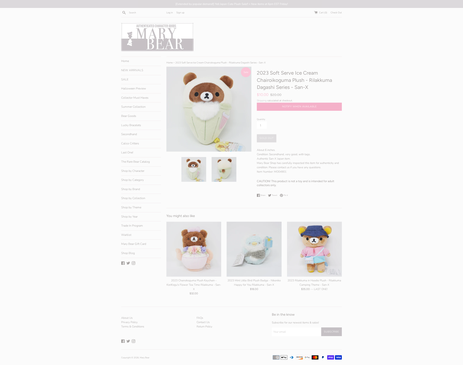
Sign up (180, 12)
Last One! (127, 152)
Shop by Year (129, 217)
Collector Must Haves (134, 98)
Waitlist (126, 235)
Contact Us (203, 322)
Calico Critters (130, 143)
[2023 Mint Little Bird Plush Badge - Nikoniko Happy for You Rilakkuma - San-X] (254, 249)
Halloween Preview (133, 89)
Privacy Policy (129, 322)
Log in (169, 12)
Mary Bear (144, 357)
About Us (127, 318)
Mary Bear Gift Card (133, 244)
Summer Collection (133, 107)
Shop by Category (132, 180)
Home (125, 61)
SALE (124, 79)
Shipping (262, 100)
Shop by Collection (133, 198)
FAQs (200, 318)
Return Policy (204, 326)
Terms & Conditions (132, 326)
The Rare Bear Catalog (135, 162)
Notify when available (299, 106)
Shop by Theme (131, 207)
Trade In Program (132, 226)
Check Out (336, 12)
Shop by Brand (130, 189)
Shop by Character (132, 171)
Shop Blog (128, 253)
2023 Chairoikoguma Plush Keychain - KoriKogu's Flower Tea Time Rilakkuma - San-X (194, 285)
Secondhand (129, 134)
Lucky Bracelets (131, 125)
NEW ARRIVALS (132, 70)
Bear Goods (128, 116)
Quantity (261, 119)
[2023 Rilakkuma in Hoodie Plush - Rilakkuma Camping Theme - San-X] (314, 249)
